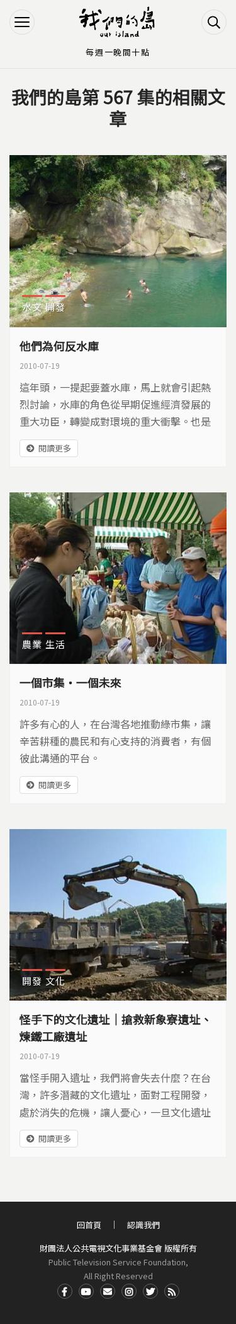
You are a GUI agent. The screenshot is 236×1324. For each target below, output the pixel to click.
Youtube (86, 1291)
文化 (55, 980)
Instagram (129, 1291)
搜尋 (214, 22)
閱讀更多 (54, 448)
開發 (55, 306)
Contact (107, 1291)
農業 (32, 644)
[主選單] (22, 22)
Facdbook (64, 1291)
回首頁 (89, 1225)
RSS (171, 1291)
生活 (55, 644)
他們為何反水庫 (59, 345)
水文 (32, 306)
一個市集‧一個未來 (70, 682)
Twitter (150, 1291)
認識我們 (143, 1225)
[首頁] (118, 22)
